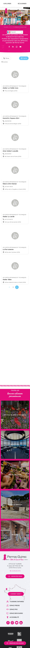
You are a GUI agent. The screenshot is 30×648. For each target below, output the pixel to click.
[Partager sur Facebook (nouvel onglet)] (9, 46)
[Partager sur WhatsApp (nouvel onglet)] (16, 46)
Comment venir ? (15, 594)
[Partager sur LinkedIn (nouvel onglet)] (13, 46)
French (13, 32)
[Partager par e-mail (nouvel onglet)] (20, 46)
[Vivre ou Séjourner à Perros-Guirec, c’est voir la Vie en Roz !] (15, 10)
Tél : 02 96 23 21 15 (15, 571)
